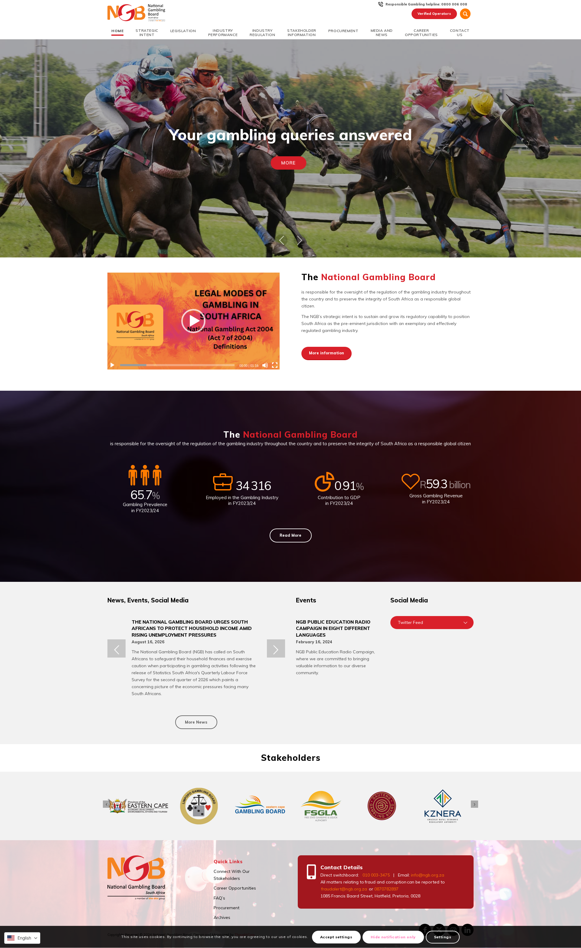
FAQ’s (219, 898)
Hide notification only (393, 937)
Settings (442, 937)
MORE (290, 163)
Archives (222, 917)
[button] (193, 321)
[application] (193, 321)
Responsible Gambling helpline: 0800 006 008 (426, 4)
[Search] (465, 13)
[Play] (112, 365)
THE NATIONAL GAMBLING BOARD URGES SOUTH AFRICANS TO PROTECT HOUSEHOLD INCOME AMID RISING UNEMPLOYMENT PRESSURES (192, 628)
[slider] (177, 365)
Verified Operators (434, 14)
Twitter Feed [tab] (410, 622)
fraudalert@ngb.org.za (343, 889)
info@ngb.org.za (427, 875)
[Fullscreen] (275, 365)
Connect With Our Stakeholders (232, 875)
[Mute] (265, 365)
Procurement (226, 907)
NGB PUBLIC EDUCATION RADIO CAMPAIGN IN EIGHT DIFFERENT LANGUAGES (333, 628)
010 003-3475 (376, 875)
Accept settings (336, 937)
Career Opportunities (235, 888)
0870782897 (386, 889)
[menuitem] (426, 4)
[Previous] (281, 240)
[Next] (300, 240)
